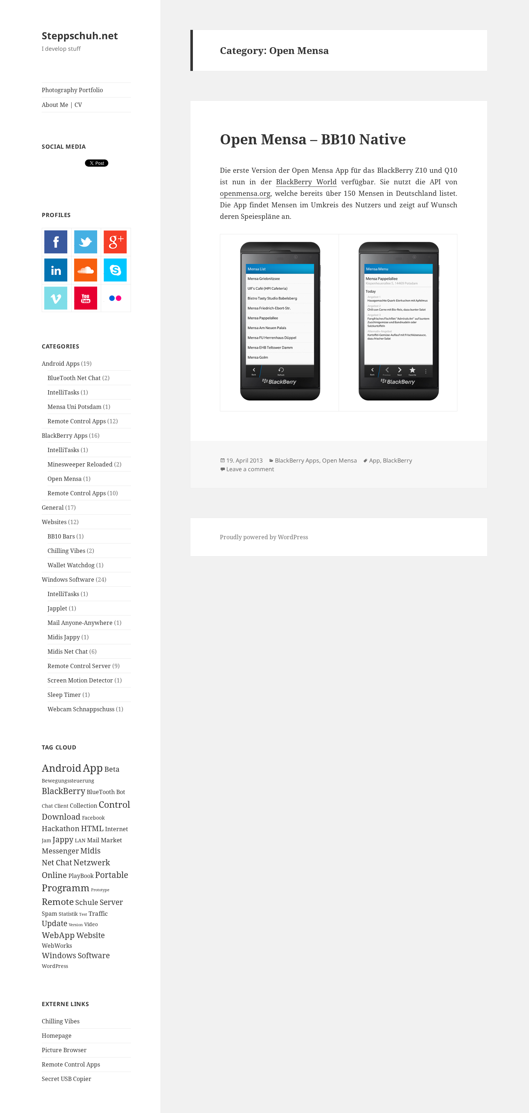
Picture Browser (64, 1050)
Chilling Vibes (66, 551)
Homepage (57, 1036)
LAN (80, 840)
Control (114, 804)
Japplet (57, 608)
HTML (92, 828)
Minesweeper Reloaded (80, 464)
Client (61, 805)
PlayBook (81, 876)
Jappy (63, 839)
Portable (111, 874)
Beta (111, 769)
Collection (83, 806)
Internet (116, 829)
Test (83, 914)
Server (111, 902)
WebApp (58, 935)
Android (61, 768)
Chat (47, 805)
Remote (58, 901)
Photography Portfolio (72, 90)
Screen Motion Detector (80, 680)
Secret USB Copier (66, 1079)
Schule (86, 902)
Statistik (68, 913)
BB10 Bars (61, 536)
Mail (93, 840)
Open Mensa (65, 479)
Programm (66, 887)
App (93, 768)
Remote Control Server (79, 666)
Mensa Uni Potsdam (74, 407)
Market (111, 839)
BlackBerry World (306, 181)
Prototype (100, 889)
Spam (49, 914)
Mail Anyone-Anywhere (80, 623)
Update (54, 923)
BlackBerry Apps (64, 436)
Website (90, 935)
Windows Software (68, 579)
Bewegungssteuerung (68, 780)
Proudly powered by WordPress (264, 537)
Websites (54, 522)
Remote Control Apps (77, 421)
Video (91, 924)
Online (54, 875)
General (53, 508)
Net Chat (57, 862)
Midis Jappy (64, 637)
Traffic (98, 913)
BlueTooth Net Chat (74, 378)
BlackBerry (63, 791)
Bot (120, 792)
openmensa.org (245, 193)
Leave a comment (250, 469)
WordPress (55, 966)
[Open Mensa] (279, 323)
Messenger (60, 851)
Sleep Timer (64, 695)
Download (61, 816)
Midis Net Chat (68, 651)
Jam (46, 840)
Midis (90, 851)
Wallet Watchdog (71, 565)
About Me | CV (62, 105)
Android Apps (61, 364)
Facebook (93, 817)
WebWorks (57, 946)
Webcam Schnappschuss (81, 709)
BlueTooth (101, 792)
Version (76, 924)
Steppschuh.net (80, 35)
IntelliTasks (63, 392)
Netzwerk (91, 862)
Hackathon (61, 828)
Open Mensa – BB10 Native (313, 138)
